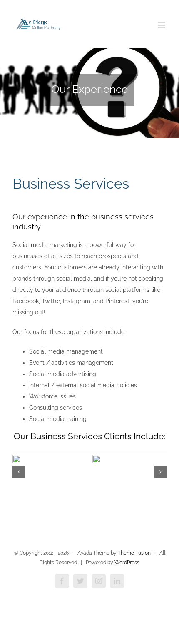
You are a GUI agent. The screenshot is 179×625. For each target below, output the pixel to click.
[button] (18, 472)
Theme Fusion (134, 553)
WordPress (126, 562)
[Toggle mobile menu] (162, 25)
